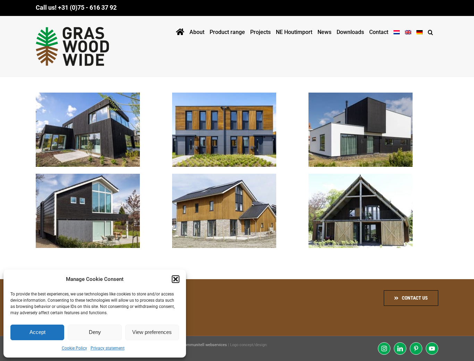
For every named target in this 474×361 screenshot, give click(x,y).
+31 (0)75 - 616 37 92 (87, 7)
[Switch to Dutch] (396, 30)
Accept (37, 332)
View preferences (152, 332)
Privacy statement (108, 348)
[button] (175, 279)
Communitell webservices (204, 345)
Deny (95, 332)
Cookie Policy (74, 348)
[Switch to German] (419, 30)
